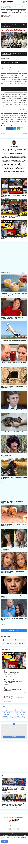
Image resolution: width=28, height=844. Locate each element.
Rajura (22, 714)
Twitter (14, 128)
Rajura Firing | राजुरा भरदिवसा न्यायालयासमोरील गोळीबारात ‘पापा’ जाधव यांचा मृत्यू (12, 217)
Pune (18, 714)
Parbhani (9, 714)
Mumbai (23, 712)
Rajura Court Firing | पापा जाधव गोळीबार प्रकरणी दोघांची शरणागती (13, 196)
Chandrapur (7, 6)
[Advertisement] (14, 258)
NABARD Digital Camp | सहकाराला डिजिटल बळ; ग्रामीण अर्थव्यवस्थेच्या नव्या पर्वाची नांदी (7, 789)
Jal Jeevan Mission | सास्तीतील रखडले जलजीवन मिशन (19, 804)
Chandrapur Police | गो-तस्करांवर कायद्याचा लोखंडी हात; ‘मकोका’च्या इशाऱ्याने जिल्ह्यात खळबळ (14, 54)
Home (4, 833)
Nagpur (4, 714)
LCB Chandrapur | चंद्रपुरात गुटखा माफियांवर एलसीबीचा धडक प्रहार (14, 88)
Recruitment (5, 716)
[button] (26, 2)
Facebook (10, 129)
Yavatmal (9, 718)
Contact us (14, 833)
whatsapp (21, 640)
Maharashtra (17, 712)
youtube (21, 643)
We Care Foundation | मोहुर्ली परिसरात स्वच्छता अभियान (11, 62)
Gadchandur (12, 710)
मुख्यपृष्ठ (2, 6)
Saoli (10, 716)
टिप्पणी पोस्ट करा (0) (14, 630)
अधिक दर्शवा (24, 176)
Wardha (22, 716)
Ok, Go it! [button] (4, 841)
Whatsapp (18, 128)
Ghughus (4, 712)
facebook (9, 640)
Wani (18, 716)
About (8, 833)
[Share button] (21, 128)
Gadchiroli (19, 710)
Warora (4, 718)
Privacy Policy (22, 833)
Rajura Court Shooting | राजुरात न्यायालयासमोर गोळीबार (12, 238)
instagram (9, 643)
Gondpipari (10, 712)
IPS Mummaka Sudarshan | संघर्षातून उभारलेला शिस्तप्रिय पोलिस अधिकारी (14, 698)
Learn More (3, 838)
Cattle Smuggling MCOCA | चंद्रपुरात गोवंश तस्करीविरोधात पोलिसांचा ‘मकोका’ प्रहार (14, 25)
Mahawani (13, 146)
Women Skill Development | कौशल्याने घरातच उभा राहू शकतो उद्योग (8, 804)
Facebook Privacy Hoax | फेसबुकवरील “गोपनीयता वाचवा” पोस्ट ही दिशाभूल (20, 788)
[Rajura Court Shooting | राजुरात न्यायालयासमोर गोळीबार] (14, 660)
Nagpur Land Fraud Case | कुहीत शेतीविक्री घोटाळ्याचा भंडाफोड (13, 682)
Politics (14, 714)
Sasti (14, 716)
